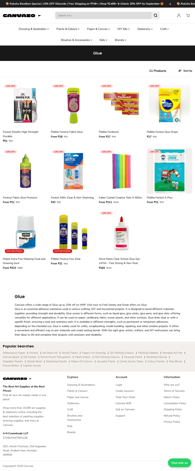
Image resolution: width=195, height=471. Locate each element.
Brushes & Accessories (75, 40)
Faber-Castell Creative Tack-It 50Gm (120, 197)
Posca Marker (11, 365)
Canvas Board (11, 357)
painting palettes (148, 353)
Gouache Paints (106, 361)
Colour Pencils (156, 361)
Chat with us (179, 462)
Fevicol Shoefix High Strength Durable (20, 134)
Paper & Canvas (97, 29)
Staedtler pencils (13, 361)
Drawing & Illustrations (81, 385)
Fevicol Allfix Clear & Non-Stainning (72, 197)
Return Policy (172, 397)
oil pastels (29, 357)
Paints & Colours (67, 29)
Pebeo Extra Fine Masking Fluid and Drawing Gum (24, 261)
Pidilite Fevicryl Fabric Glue (67, 132)
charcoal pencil (133, 357)
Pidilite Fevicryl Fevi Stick (66, 259)
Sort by (187, 71)
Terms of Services (174, 391)
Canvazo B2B (123, 403)
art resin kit (50, 353)
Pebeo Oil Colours (82, 361)
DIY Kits (122, 29)
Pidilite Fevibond (108, 132)
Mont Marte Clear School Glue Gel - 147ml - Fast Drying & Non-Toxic (120, 261)
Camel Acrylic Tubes (131, 361)
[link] (25, 379)
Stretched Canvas (156, 357)
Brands (120, 40)
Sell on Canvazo (125, 409)
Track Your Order (125, 397)
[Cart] (188, 15)
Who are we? (172, 385)
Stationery (144, 29)
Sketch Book (34, 361)
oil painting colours (122, 353)
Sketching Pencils (56, 361)
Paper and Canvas (78, 397)
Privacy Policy (172, 422)
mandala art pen (172, 353)
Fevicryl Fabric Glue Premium (20, 197)
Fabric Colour (83, 357)
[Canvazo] (22, 16)
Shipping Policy (173, 409)
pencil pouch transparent (56, 357)
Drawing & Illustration (33, 29)
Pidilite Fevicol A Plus (160, 197)
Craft (163, 29)
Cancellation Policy (175, 403)
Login (119, 385)
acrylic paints (70, 353)
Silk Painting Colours (107, 357)
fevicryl (33, 353)
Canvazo (28, 466)
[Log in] (179, 15)
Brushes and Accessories (74, 418)
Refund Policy (172, 415)
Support (120, 415)
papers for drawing (94, 353)
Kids (103, 40)
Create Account (125, 391)
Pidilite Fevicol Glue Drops (162, 132)
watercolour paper (14, 353)
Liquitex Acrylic (32, 365)
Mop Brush (175, 361)
